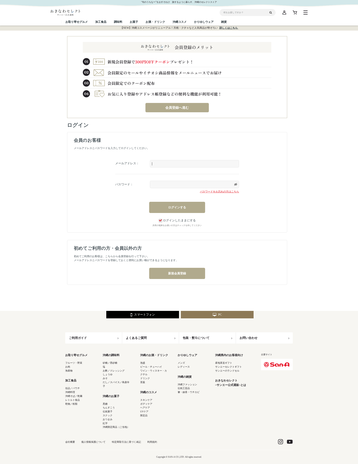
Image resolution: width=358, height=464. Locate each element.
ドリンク (145, 378)
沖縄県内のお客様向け (229, 355)
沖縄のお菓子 (111, 396)
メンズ (181, 362)
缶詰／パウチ (72, 388)
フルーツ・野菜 (73, 362)
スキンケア (146, 400)
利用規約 (152, 442)
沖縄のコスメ (148, 392)
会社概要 (70, 442)
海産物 (69, 370)
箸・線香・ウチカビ (189, 392)
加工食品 (70, 380)
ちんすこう (109, 407)
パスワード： (124, 184)
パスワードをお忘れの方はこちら (219, 191)
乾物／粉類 (71, 403)
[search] (272, 12)
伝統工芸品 (184, 388)
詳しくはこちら (228, 27)
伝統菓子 (107, 411)
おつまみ (107, 419)
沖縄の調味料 (111, 355)
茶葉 (142, 382)
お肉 (67, 366)
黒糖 (105, 403)
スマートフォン (144, 314)
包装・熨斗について (196, 337)
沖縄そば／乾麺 (73, 396)
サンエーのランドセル (227, 370)
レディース (184, 366)
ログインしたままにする (179, 220)
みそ (105, 378)
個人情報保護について (93, 442)
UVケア (144, 411)
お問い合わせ (248, 337)
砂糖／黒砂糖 (110, 362)
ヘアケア (145, 407)
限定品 (143, 415)
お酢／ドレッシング (114, 370)
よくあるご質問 (136, 337)
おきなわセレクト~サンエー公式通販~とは (230, 382)
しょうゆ (107, 374)
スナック (107, 415)
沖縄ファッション (187, 384)
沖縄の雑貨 (185, 376)
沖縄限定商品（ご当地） (116, 427)
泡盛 (142, 362)
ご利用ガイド (78, 337)
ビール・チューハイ (151, 366)
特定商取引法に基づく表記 (126, 442)
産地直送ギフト (223, 362)
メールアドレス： (127, 163)
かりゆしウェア (187, 355)
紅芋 (105, 423)
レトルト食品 (72, 400)
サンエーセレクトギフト (228, 366)
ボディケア (146, 403)
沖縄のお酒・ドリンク (154, 355)
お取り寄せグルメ (76, 355)
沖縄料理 (70, 392)
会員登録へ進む (177, 107)
